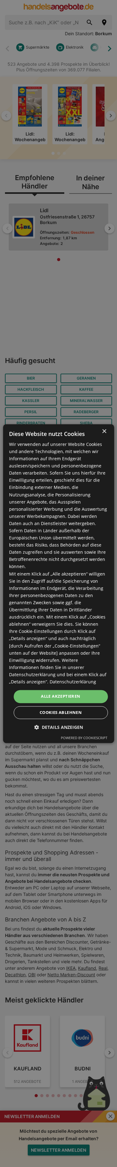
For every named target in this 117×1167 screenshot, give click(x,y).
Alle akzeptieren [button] (60, 696)
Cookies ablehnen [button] (61, 712)
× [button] (104, 431)
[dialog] (58, 583)
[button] (58, 727)
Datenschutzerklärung (73, 682)
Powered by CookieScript (84, 737)
